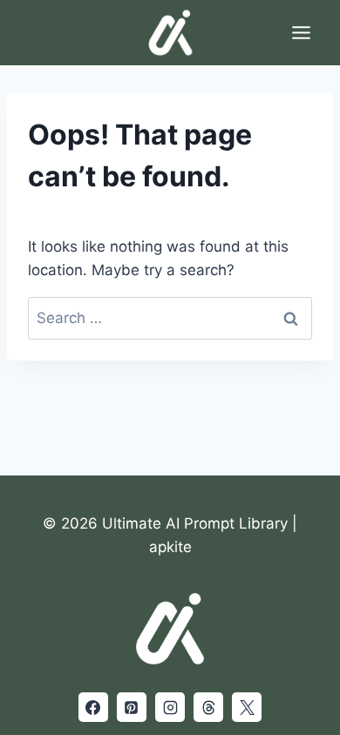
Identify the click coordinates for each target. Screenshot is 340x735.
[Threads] (208, 707)
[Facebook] (93, 707)
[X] (247, 707)
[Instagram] (170, 707)
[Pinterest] (131, 707)
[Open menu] (300, 32)
